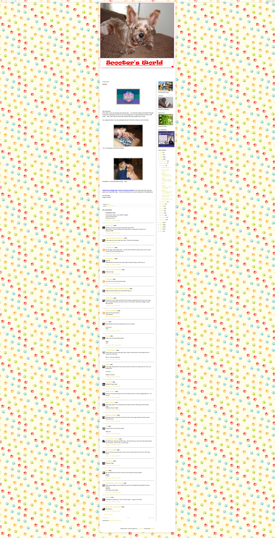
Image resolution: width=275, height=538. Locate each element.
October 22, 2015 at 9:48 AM (113, 316)
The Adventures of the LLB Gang (114, 483)
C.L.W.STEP (109, 382)
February (163, 217)
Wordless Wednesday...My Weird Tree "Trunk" (166, 175)
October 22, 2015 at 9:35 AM (113, 305)
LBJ (107, 426)
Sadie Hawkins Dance (167, 199)
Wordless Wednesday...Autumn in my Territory (166, 192)
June (162, 208)
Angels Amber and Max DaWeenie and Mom (117, 288)
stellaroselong (109, 298)
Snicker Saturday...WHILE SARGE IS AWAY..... (166, 180)
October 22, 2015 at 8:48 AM (113, 293)
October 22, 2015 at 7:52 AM (113, 253)
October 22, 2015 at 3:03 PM (113, 410)
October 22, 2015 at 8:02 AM (113, 274)
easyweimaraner (110, 247)
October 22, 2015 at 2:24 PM (113, 397)
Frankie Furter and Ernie (112, 438)
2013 (161, 224)
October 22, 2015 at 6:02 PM (113, 444)
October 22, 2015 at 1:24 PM (113, 359)
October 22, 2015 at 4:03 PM (113, 433)
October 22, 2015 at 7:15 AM (113, 233)
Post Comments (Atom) (115, 520)
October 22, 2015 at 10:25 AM (113, 330)
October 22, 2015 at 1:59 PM (113, 376)
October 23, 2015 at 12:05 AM (113, 492)
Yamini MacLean (110, 258)
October (163, 165)
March (163, 215)
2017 (161, 154)
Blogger (152, 528)
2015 (161, 159)
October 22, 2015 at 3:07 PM (113, 421)
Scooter (108, 336)
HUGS (162, 183)
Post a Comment (108, 514)
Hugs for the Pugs (111, 206)
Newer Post (106, 517)
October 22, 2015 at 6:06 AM (113, 220)
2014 (161, 222)
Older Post (151, 517)
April (162, 213)
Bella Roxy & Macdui (111, 415)
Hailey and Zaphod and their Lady (115, 238)
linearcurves (140, 528)
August (163, 204)
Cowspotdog (109, 279)
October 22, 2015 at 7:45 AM (113, 242)
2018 (161, 152)
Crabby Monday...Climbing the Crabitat (166, 187)
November (164, 163)
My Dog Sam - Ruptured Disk (113, 506)
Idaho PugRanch (110, 402)
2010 (161, 231)
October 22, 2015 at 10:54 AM (113, 345)
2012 (161, 227)
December (164, 161)
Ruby (107, 470)
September (164, 201)
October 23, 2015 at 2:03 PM (113, 501)
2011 (161, 229)
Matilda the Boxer (110, 391)
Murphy (108, 364)
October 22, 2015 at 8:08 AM (113, 283)
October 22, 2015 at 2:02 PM (113, 386)
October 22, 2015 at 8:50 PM (113, 456)
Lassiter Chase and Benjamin (114, 269)
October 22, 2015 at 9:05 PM (113, 465)
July (162, 206)
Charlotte (108, 497)
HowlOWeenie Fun (166, 167)
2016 (161, 157)
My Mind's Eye (109, 225)
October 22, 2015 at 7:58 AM (113, 264)
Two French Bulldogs (111, 310)
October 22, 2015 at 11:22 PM (113, 478)
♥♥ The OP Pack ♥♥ (111, 350)
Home (128, 517)
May (162, 210)
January (163, 219)
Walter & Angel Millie (111, 450)
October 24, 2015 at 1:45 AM (113, 511)
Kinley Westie (109, 461)
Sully (107, 321)
